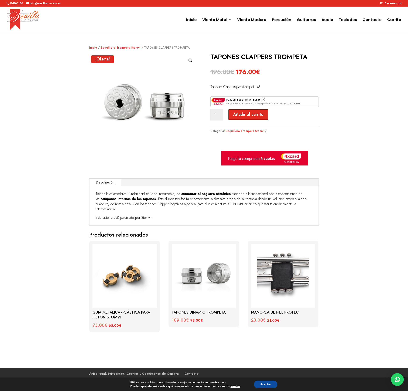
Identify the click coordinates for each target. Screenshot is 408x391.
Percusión (281, 20)
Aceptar (265, 384)
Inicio (191, 20)
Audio (327, 20)
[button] (190, 60)
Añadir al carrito (248, 114)
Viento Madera (251, 20)
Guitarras (306, 20)
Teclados (348, 20)
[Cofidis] (264, 164)
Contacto (372, 20)
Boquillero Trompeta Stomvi (120, 47)
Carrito (394, 20)
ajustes (235, 386)
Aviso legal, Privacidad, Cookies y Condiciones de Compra (134, 373)
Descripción (105, 182)
